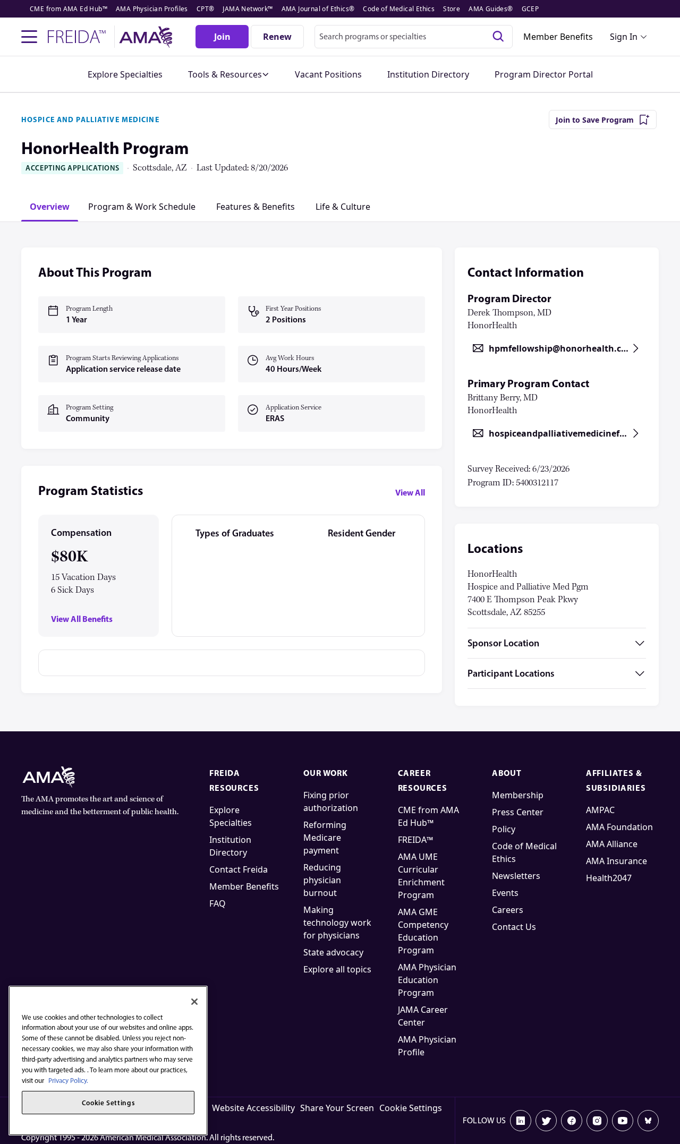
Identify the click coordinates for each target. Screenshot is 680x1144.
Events (505, 893)
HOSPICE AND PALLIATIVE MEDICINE (90, 119)
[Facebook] (571, 1120)
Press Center (517, 812)
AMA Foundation (619, 827)
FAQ (217, 903)
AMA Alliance (612, 844)
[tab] (49, 206)
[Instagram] (597, 1120)
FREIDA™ (415, 840)
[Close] (194, 1001)
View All (410, 492)
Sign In (624, 36)
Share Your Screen (337, 1108)
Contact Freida (238, 869)
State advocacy (333, 952)
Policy (503, 829)
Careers (507, 910)
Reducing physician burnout (322, 880)
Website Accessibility (253, 1108)
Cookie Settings (410, 1108)
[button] (228, 74)
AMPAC (600, 810)
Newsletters (516, 876)
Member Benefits (558, 36)
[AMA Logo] (147, 37)
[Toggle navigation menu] (29, 36)
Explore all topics (337, 969)
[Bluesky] (648, 1120)
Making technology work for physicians (337, 922)
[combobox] (413, 36)
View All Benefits (82, 619)
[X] (546, 1120)
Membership (517, 795)
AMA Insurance (616, 861)
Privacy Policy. (68, 1080)
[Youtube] (622, 1120)
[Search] (498, 36)
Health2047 (609, 878)
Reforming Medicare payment (324, 837)
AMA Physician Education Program (427, 979)
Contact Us (514, 927)
